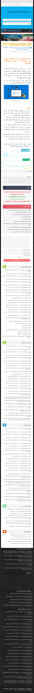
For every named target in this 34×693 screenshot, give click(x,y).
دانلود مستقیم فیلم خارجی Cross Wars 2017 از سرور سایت (18, 279)
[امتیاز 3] (27, 168)
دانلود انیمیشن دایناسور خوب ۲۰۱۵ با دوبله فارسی (20, 511)
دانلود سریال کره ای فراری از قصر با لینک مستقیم (21, 593)
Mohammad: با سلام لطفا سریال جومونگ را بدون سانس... (19, 541)
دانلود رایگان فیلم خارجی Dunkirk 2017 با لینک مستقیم (19, 300)
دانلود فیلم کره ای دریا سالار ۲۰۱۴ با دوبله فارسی (20, 513)
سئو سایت (30, 584)
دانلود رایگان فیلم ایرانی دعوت (24, 332)
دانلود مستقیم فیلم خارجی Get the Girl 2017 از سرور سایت (18, 307)
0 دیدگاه (13, 51)
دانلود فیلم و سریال (22, 43)
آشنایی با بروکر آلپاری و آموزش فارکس (22, 212)
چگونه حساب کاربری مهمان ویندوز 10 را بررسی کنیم (21, 179)
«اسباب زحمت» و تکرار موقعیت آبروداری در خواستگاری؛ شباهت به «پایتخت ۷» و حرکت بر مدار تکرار (17, 401)
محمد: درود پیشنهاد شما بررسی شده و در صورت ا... (20, 539)
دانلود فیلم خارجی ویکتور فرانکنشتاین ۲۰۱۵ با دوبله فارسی (18, 521)
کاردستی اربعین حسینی (26, 327)
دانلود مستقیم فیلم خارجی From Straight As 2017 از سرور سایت (17, 285)
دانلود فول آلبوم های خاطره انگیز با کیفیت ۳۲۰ (20, 214)
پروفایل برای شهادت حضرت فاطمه (24, 334)
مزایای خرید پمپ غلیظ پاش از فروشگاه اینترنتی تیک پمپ (18, 227)
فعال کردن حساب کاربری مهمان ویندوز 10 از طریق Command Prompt (18, 181)
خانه (29, 43)
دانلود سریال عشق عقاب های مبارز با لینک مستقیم (21, 599)
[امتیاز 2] (25, 168)
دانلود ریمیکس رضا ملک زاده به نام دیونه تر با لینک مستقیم (19, 329)
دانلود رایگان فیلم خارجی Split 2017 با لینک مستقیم (20, 315)
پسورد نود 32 (29, 579)
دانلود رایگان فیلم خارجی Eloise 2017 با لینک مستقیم (19, 302)
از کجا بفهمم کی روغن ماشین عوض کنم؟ (22, 221)
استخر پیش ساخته (26, 219)
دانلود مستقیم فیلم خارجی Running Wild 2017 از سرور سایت (18, 295)
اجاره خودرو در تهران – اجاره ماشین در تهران (21, 231)
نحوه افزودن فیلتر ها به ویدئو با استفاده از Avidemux (20, 321)
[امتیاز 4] (28, 168)
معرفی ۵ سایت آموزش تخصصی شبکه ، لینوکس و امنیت (19, 210)
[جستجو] (5, 30)
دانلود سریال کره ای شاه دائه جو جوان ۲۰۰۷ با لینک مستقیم (19, 596)
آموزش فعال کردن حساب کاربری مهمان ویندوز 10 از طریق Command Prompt (16, 177)
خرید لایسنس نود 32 (28, 582)
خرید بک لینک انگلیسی (27, 575)
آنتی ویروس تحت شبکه (17, 588)
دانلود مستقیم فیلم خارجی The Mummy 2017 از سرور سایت (18, 289)
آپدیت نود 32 (29, 577)
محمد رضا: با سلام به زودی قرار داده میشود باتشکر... (20, 534)
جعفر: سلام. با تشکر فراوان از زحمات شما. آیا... (21, 536)
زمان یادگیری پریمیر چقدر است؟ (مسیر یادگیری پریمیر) (19, 229)
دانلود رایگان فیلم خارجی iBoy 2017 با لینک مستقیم (20, 309)
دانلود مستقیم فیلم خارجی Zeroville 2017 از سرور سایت (19, 287)
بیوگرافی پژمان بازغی (26, 325)
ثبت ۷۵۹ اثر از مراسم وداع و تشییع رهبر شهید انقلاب (20, 413)
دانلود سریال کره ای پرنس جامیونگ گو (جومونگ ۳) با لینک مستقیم (17, 605)
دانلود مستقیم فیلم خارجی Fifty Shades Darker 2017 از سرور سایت (17, 627)
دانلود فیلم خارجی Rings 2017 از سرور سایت (21, 298)
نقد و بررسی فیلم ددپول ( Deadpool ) (23, 323)
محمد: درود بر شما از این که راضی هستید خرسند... (20, 543)
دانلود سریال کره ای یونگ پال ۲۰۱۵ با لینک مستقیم (21, 602)
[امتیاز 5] (30, 168)
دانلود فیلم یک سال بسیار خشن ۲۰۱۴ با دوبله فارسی (20, 526)
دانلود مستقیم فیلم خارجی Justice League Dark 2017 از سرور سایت (17, 666)
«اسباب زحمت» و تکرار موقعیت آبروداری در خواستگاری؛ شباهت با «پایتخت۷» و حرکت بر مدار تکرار (17, 404)
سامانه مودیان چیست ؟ (25, 216)
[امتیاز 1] (24, 168)
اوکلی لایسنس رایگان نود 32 (26, 581)
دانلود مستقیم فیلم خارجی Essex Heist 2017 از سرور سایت (18, 305)
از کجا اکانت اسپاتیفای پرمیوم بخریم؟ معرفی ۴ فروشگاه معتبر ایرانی (17, 479)
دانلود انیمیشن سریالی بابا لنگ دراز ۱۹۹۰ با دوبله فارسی (19, 509)
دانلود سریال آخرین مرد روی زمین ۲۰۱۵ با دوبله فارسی (19, 515)
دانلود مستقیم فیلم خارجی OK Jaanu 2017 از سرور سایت (19, 273)
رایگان (31, 586)
